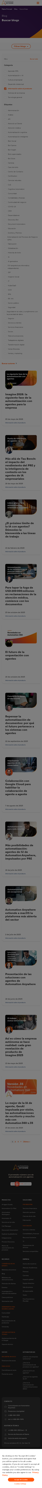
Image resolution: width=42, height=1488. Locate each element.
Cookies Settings (20, 1484)
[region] (21, 1468)
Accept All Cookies (21, 1480)
